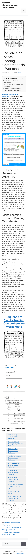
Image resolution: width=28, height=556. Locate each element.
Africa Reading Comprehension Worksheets (13, 436)
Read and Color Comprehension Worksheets (13, 479)
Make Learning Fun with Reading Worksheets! (13, 85)
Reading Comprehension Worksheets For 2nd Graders (15, 486)
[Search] (23, 544)
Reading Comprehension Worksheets (10, 5)
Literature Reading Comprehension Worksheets (13, 465)
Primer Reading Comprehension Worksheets (13, 472)
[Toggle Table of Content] (22, 78)
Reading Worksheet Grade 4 (14, 492)
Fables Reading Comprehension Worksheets (13, 451)
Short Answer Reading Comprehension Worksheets (15, 498)
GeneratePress (20, 553)
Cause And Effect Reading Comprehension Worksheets (15, 444)
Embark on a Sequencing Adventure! (11, 81)
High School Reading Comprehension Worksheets (14, 458)
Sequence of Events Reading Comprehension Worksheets (13, 89)
